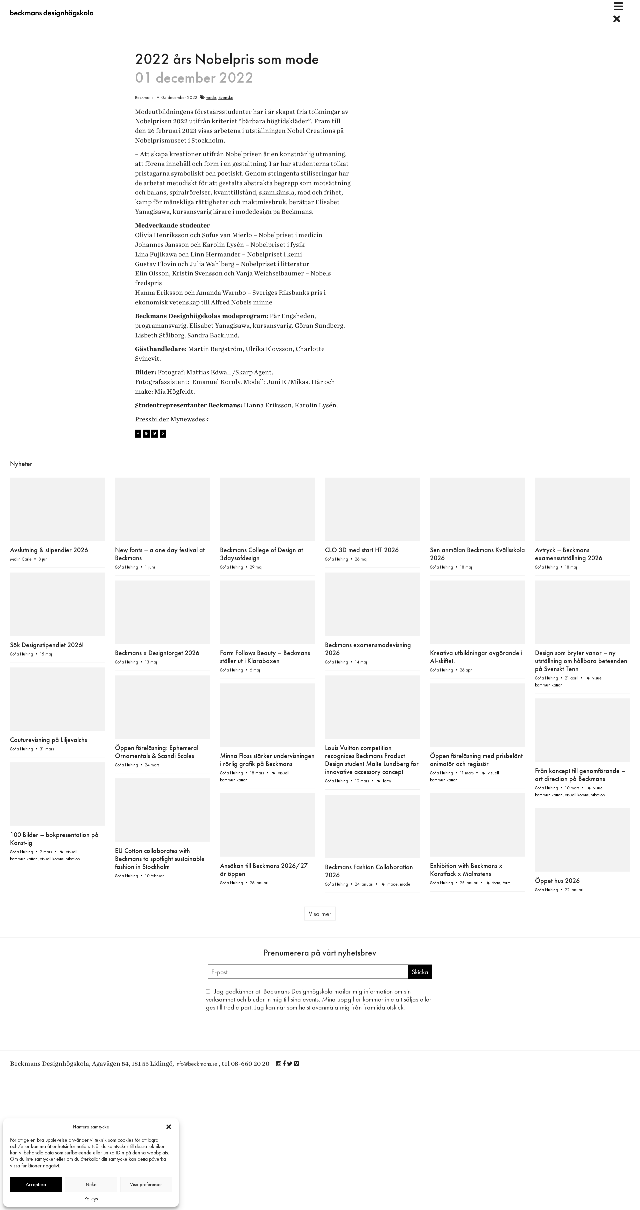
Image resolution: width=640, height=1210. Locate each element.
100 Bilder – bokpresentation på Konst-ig (54, 838)
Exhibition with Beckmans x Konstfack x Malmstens (466, 869)
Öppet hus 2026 (557, 880)
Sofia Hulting (126, 567)
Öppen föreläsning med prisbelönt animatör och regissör (476, 759)
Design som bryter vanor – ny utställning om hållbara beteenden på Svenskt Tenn (581, 660)
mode (211, 97)
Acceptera (36, 1184)
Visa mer (320, 913)
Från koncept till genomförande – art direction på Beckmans (580, 774)
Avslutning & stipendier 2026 (49, 550)
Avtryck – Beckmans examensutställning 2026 (568, 554)
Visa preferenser (146, 1184)
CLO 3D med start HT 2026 (362, 550)
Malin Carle (21, 559)
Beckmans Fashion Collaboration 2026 (369, 871)
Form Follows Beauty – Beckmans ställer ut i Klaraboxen (265, 656)
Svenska (225, 97)
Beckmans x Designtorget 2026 (157, 652)
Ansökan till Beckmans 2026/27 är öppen (264, 869)
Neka (91, 1184)
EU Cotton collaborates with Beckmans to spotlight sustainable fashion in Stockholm (160, 858)
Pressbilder (152, 419)
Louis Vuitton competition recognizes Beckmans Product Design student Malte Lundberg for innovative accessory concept (372, 759)
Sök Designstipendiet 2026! (47, 644)
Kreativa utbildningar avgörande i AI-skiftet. (476, 656)
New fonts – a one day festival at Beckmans (160, 554)
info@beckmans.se (196, 1063)
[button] (168, 1126)
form (387, 781)
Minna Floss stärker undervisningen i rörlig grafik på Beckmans (267, 759)
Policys (91, 1198)
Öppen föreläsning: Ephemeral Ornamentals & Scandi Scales (156, 751)
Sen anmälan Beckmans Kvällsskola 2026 (477, 554)
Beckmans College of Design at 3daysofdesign (261, 554)
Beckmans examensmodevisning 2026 (368, 648)
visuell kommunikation (585, 795)
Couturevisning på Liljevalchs (48, 739)
